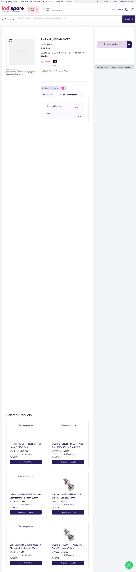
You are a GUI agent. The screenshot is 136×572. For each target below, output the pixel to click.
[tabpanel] (65, 110)
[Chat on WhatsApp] (129, 565)
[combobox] (69, 19)
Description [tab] (48, 95)
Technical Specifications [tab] (67, 95)
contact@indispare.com (33, 1)
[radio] (42, 65)
